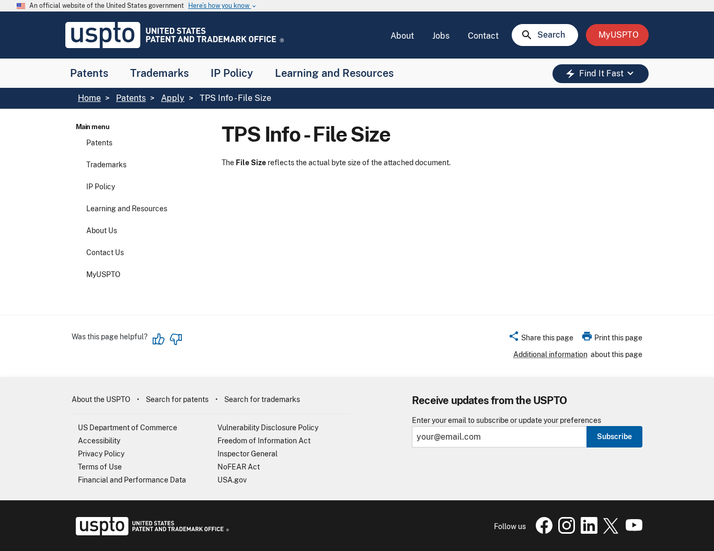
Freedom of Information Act (263, 441)
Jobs (441, 36)
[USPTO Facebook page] (542, 531)
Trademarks (159, 73)
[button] (540, 339)
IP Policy (232, 73)
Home (89, 98)
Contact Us (105, 252)
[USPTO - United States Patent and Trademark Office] (150, 533)
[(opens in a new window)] (564, 531)
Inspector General (247, 454)
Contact (483, 36)
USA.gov (232, 480)
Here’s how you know (222, 6)
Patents (89, 73)
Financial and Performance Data (132, 480)
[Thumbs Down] (175, 339)
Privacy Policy (101, 454)
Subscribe (614, 436)
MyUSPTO (103, 274)
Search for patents (177, 399)
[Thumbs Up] (159, 339)
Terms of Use (100, 467)
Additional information (550, 354)
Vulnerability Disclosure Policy (267, 427)
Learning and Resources (334, 73)
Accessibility (99, 441)
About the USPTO (101, 399)
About (402, 36)
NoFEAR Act (238, 467)
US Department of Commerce (127, 427)
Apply (173, 98)
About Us (101, 230)
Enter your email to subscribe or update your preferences (506, 420)
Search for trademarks (262, 399)
